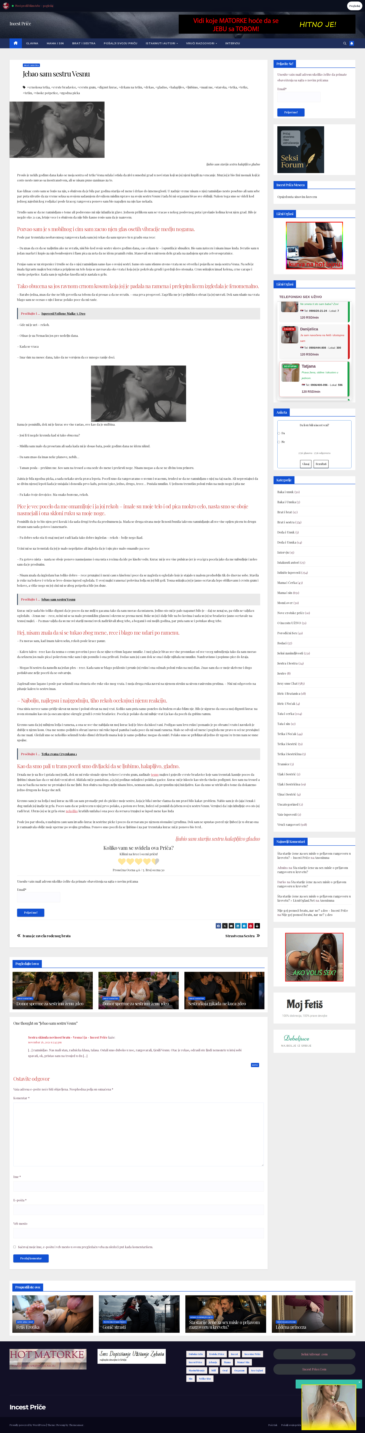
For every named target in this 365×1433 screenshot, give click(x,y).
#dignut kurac (107, 87)
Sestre (281, 673)
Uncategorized (288, 804)
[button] (344, 43)
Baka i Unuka (286, 502)
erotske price (216, 1354)
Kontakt (350, 1425)
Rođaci (282, 643)
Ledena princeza (291, 1327)
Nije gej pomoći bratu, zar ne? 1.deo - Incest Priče (312, 910)
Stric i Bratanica (288, 693)
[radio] (122, 862)
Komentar (21, 1098)
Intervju (232, 43)
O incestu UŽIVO (289, 623)
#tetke (242, 87)
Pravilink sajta (334, 1425)
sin (190, 1378)
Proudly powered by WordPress (28, 1425)
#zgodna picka (69, 93)
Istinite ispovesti (289, 573)
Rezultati (321, 464)
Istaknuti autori (161, 43)
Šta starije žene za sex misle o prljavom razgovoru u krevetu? (224, 1324)
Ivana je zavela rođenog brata (47, 936)
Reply (255, 1065)
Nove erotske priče (290, 613)
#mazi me (206, 87)
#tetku (27, 93)
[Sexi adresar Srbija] (314, 957)
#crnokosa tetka (38, 87)
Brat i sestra (84, 43)
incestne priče (252, 1354)
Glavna (32, 43)
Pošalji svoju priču (120, 43)
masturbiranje (197, 1370)
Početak (272, 1425)
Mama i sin (55, 43)
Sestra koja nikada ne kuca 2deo (217, 1003)
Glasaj (305, 464)
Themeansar (76, 1425)
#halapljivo (176, 87)
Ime (17, 1177)
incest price (195, 1362)
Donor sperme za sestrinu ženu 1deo (135, 1003)
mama (227, 1362)
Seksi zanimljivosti (290, 653)
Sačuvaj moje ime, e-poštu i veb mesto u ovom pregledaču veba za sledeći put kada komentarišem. (85, 1247)
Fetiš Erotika (27, 1327)
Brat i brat (284, 512)
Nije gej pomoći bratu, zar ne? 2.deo (307, 915)
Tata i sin (283, 724)
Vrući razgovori (200, 43)
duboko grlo (196, 1354)
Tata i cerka (285, 714)
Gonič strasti (114, 1327)
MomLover (285, 603)
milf (213, 1370)
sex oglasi (257, 1370)
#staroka (220, 87)
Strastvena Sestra (239, 936)
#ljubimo (192, 87)
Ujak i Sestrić (286, 774)
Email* (21, 890)
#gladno (161, 87)
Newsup (60, 1425)
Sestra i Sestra (287, 663)
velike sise (205, 1378)
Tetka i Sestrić (287, 744)
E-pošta (20, 1200)
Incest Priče (20, 23)
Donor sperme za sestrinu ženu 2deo (49, 1003)
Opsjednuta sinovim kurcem (297, 197)
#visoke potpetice (45, 93)
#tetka (232, 87)
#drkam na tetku (130, 87)
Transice (283, 764)
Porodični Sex (287, 633)
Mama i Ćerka (287, 583)
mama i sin (243, 1362)
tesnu (155, 775)
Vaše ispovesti (287, 814)
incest (234, 1354)
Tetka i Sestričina (289, 754)
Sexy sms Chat (287, 683)
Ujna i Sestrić (286, 794)
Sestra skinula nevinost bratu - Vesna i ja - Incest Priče (67, 1037)
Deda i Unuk (286, 532)
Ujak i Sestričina (288, 784)
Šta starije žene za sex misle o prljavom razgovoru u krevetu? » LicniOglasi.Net (314, 898)
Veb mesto (20, 1224)
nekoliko (72, 811)
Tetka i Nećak (286, 734)
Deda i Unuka (286, 542)
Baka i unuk (285, 492)
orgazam (239, 1370)
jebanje (213, 1362)
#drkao (149, 87)
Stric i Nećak (286, 704)
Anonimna (322, 858)
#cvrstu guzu (86, 87)
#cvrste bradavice (63, 87)
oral (225, 1370)
